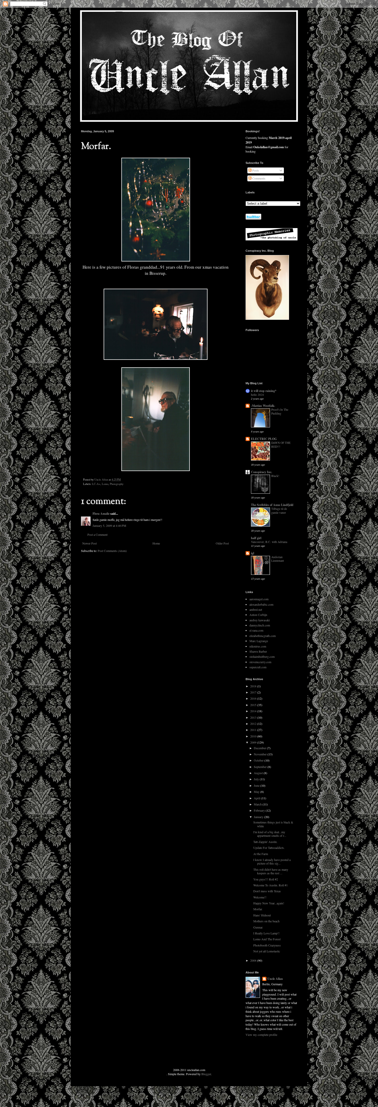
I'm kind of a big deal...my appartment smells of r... (269, 834)
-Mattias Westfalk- (263, 406)
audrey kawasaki (259, 620)
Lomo (105, 484)
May (257, 792)
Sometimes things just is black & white (273, 824)
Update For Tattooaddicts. (269, 848)
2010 (253, 736)
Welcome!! (259, 897)
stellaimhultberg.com (262, 656)
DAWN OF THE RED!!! (281, 444)
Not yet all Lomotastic (266, 951)
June (257, 785)
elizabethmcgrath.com (262, 636)
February (260, 810)
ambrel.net (255, 609)
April (257, 798)
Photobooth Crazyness (267, 945)
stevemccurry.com (260, 662)
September (260, 767)
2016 (253, 698)
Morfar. (258, 909)
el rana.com (256, 630)
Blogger (206, 1074)
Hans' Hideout (262, 915)
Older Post (222, 543)
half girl (256, 538)
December (260, 748)
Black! (275, 476)
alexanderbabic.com (261, 604)
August (259, 773)
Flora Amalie (101, 513)
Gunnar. (258, 927)
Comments (258, 178)
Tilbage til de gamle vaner (279, 510)
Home (156, 543)
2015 (253, 705)
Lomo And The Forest (267, 939)
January (259, 817)
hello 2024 (257, 395)
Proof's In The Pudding (279, 411)
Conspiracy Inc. (261, 472)
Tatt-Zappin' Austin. (265, 842)
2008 (253, 960)
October (259, 760)
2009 (253, 742)
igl (252, 553)
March (258, 804)
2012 (253, 723)
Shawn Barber (258, 651)
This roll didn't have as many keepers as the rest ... (270, 871)
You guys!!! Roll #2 (265, 879)
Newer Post (89, 543)
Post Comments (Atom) (112, 551)
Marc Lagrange (258, 641)
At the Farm (260, 854)
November (260, 754)
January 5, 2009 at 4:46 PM (109, 525)
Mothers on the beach (266, 921)
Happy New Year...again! (268, 903)
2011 (253, 730)
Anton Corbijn (258, 615)
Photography (116, 484)
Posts (255, 170)
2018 (253, 686)
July (257, 779)
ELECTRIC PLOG (264, 439)
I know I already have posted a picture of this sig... (272, 861)
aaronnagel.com (258, 599)
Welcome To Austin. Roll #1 (270, 885)
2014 (253, 711)
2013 (253, 717)
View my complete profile (261, 1035)
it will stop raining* (263, 391)
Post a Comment (97, 534)
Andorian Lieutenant (277, 559)
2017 (253, 692)
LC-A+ (96, 484)
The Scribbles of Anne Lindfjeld (272, 505)
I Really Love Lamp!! (266, 933)
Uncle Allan (275, 979)
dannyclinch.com (259, 625)
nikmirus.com (257, 646)
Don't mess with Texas (267, 891)
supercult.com (257, 667)
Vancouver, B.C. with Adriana (269, 542)
